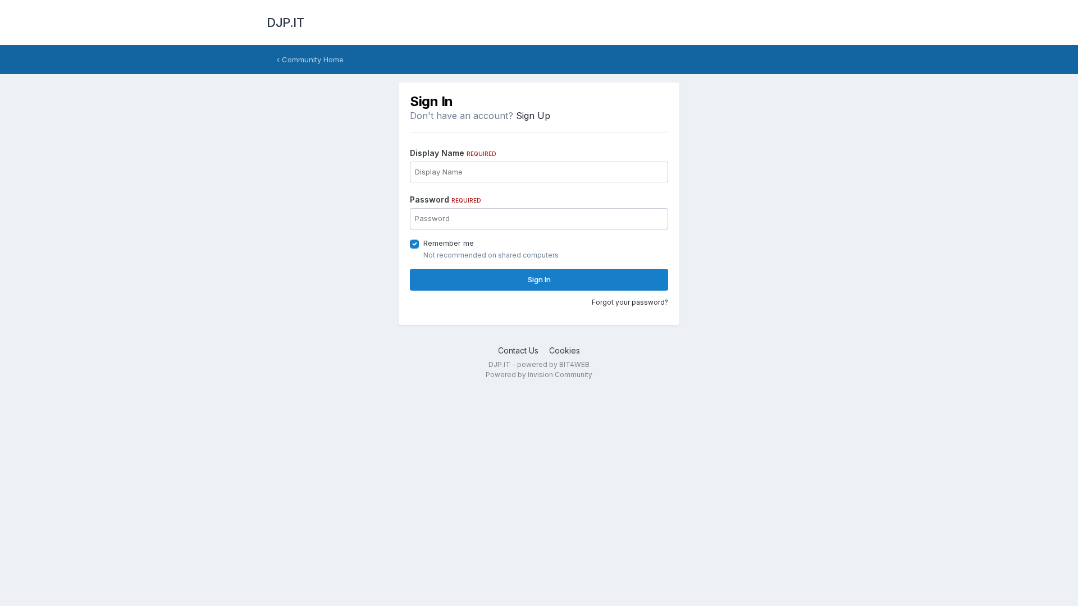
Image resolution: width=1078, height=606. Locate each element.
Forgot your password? (630, 302)
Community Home (312, 59)
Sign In (539, 279)
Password (445, 199)
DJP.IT (285, 22)
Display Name (453, 153)
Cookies (564, 350)
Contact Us (518, 350)
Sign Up (533, 115)
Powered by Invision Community (539, 374)
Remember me (448, 242)
